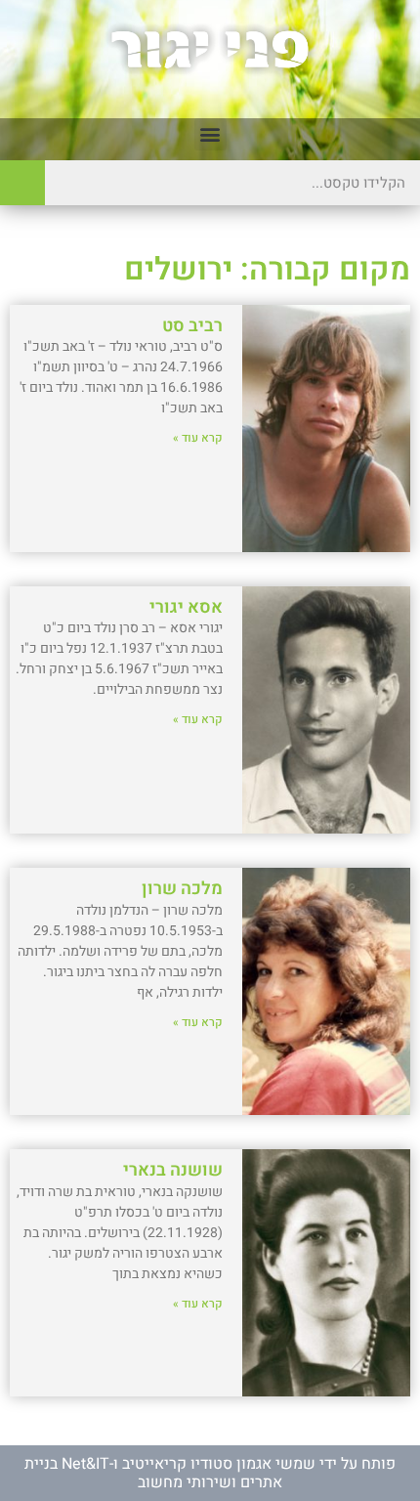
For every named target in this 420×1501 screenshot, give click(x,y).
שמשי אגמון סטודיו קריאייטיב (218, 1464)
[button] (210, 134)
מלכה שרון (182, 889)
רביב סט (192, 326)
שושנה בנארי (173, 1170)
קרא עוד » (198, 438)
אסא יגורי (186, 607)
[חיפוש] (22, 182)
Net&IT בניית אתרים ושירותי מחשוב (153, 1472)
